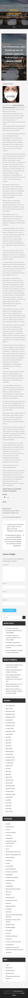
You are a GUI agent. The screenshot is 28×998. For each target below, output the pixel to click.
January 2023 (9, 720)
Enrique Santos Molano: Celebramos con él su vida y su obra (14, 679)
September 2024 (10, 717)
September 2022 (10, 731)
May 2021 (8, 771)
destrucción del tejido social (13, 854)
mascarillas (18, 517)
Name (5, 583)
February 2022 (10, 751)
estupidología (9, 886)
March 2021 (9, 777)
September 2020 (10, 794)
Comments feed (10, 970)
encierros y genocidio (11, 872)
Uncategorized (10, 944)
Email (4, 591)
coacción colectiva (15, 510)
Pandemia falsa (15, 512)
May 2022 (8, 743)
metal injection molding (12, 665)
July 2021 (8, 768)
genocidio (12, 517)
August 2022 (9, 734)
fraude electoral (10, 897)
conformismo (9, 838)
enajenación (9, 860)
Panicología (9, 930)
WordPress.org (10, 973)
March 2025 (9, 708)
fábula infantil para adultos (13, 889)
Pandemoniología (10, 927)
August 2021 (9, 765)
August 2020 (9, 797)
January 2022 (9, 754)
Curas (7, 849)
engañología (9, 874)
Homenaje (8, 909)
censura (8, 829)
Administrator (7, 508)
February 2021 (9, 780)
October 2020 (10, 791)
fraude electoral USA (11, 900)
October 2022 (9, 728)
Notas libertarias (18, 991)
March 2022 (9, 748)
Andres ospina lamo (11, 684)
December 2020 (10, 785)
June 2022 (8, 740)
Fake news (8, 892)
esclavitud (8, 883)
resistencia (9, 939)
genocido (8, 903)
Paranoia (8, 933)
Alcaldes (8, 824)
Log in (7, 965)
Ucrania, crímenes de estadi (13, 942)
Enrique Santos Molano (12, 877)
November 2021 (10, 760)
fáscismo (8, 894)
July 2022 (8, 737)
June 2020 (8, 803)
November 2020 (10, 788)
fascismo (7, 517)
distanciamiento (10, 857)
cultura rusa (9, 846)
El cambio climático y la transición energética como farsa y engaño (13, 637)
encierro (8, 863)
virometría (8, 952)
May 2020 (8, 806)
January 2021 (9, 783)
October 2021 (9, 763)
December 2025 (10, 705)
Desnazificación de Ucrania (13, 852)
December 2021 (10, 757)
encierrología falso (11, 869)
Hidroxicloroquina (10, 906)
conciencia (9, 835)
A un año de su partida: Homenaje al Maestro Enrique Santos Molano (14, 630)
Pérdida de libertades (11, 936)
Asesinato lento (6, 510)
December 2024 (10, 711)
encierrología (9, 866)
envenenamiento (7, 512)
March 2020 (9, 811)
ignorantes (9, 912)
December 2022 (10, 723)
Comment (6, 565)
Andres (8, 670)
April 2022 (8, 745)
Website (5, 600)
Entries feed (9, 967)
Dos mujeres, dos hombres (13, 642)
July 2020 (8, 800)
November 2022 (10, 725)
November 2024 (10, 714)
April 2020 (8, 808)
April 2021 (8, 774)
